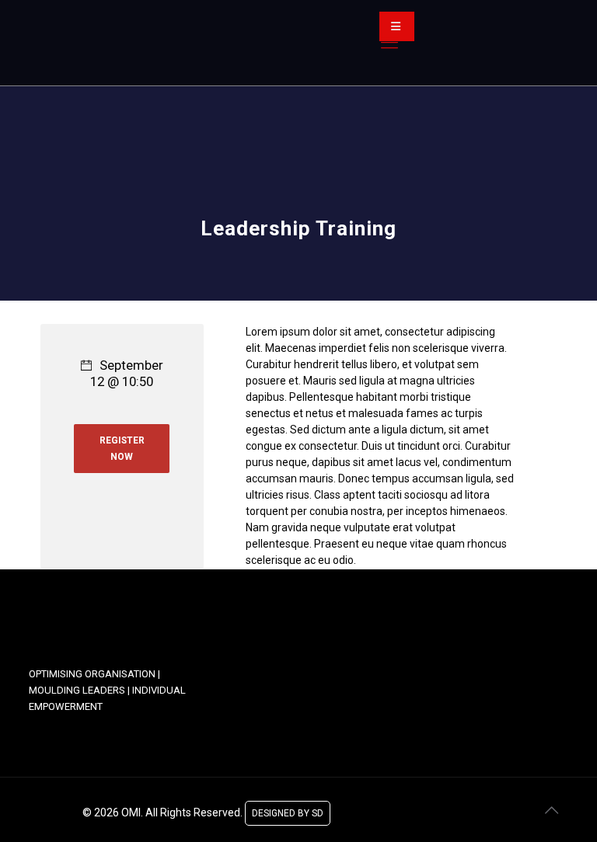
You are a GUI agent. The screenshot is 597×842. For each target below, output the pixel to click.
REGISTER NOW (122, 448)
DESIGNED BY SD (287, 810)
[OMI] (161, 42)
